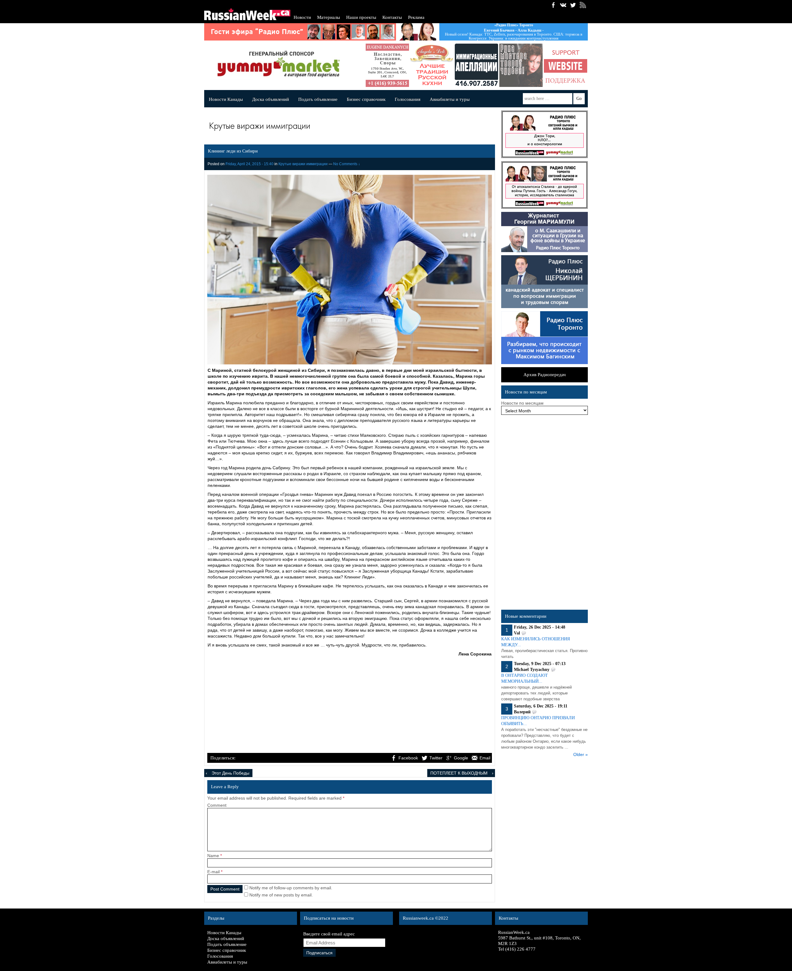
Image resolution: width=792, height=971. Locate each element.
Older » (580, 754)
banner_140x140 (523, 65)
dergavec (568, 65)
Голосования (407, 99)
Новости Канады (226, 99)
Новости (302, 17)
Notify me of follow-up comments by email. (290, 887)
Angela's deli (390, 65)
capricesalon (479, 65)
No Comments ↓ (346, 164)
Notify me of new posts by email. (281, 894)
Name (213, 855)
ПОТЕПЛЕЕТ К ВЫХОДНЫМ (459, 773)
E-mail (213, 871)
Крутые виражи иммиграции (303, 164)
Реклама (416, 17)
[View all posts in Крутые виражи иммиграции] (348, 127)
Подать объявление (318, 99)
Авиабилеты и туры (450, 99)
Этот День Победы (230, 773)
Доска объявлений (270, 99)
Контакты (392, 17)
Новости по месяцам (522, 403)
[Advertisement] (350, 705)
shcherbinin (434, 65)
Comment (216, 805)
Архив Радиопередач (544, 374)
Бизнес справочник (366, 99)
